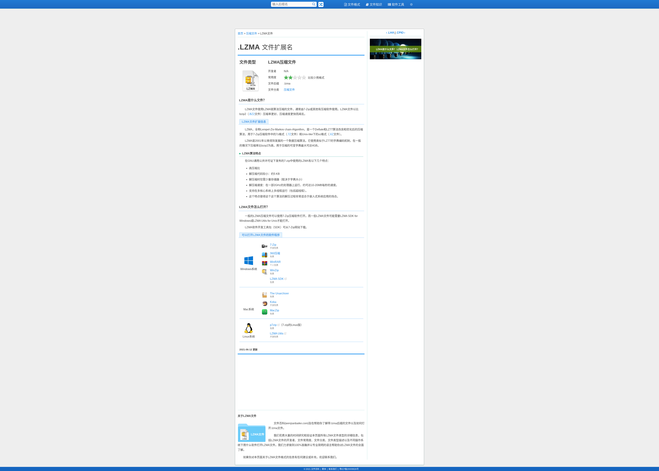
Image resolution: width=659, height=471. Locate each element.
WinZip (274, 270)
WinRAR (275, 261)
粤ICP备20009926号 (349, 469)
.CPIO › (400, 32)
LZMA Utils (276, 333)
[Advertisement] (329, 18)
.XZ (331, 134)
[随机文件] (320, 4)
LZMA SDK (277, 278)
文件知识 (376, 4)
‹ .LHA (390, 32)
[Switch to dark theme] (411, 5)
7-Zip (273, 244)
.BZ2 (252, 114)
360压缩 (275, 253)
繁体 (324, 469)
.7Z (289, 134)
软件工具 (398, 4)
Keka (273, 302)
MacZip (274, 310)
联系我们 (333, 469)
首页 (240, 33)
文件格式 (354, 4)
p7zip (273, 324)
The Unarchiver (279, 293)
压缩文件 (251, 33)
